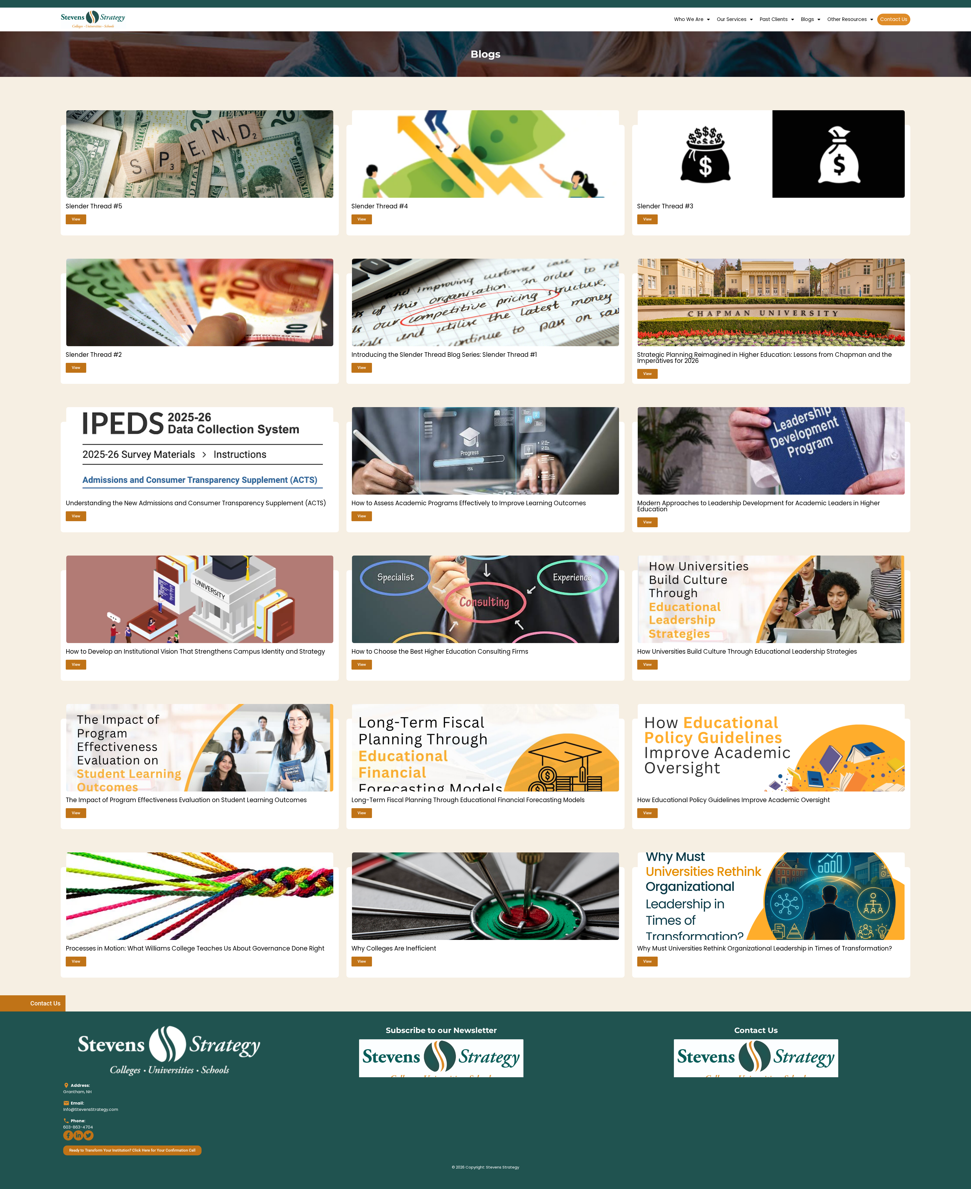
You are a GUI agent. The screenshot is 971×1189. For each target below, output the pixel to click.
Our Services (731, 19)
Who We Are (688, 19)
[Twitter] (88, 1135)
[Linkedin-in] (78, 1135)
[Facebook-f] (68, 1135)
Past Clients (774, 19)
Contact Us (893, 19)
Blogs (807, 19)
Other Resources (847, 19)
